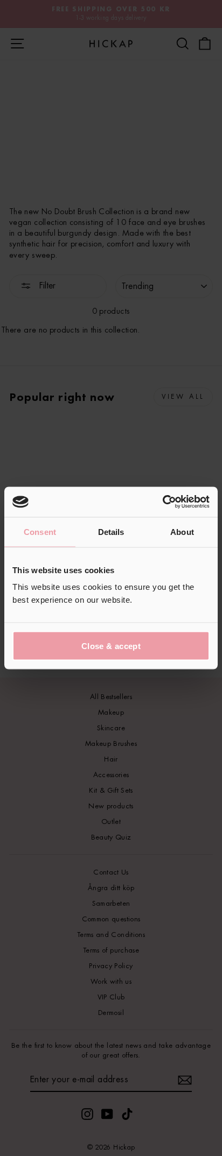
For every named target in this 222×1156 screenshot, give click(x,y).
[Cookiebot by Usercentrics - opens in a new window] (162, 502)
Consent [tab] (40, 531)
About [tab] (182, 531)
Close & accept (111, 646)
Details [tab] (111, 531)
